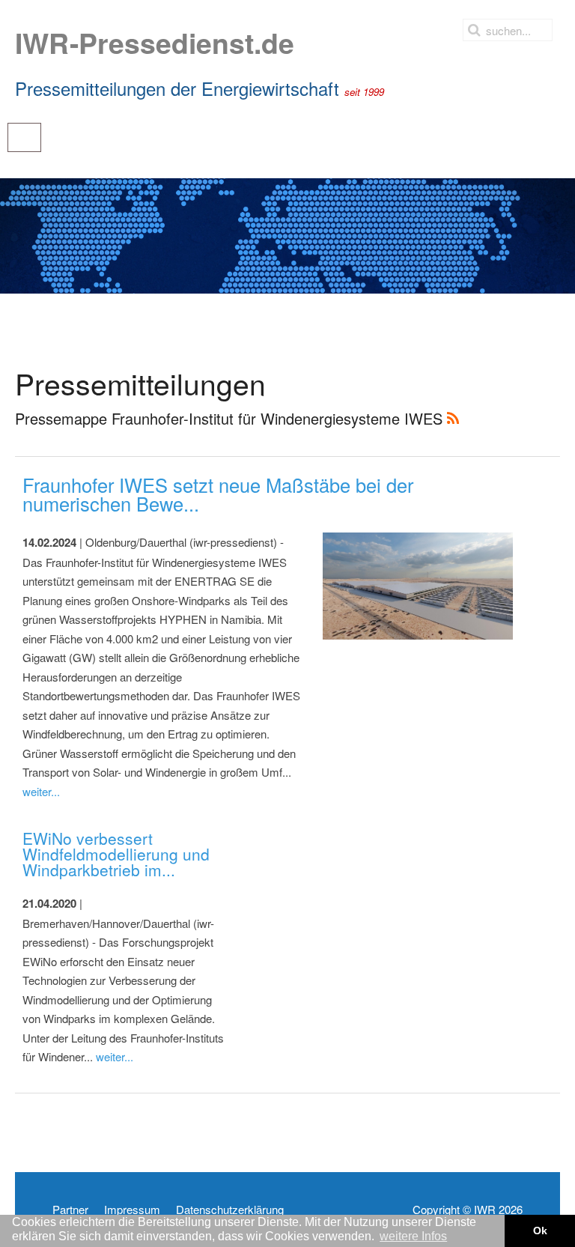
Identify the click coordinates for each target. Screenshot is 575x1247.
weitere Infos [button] (413, 1236)
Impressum (132, 1209)
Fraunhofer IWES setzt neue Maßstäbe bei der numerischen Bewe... (217, 494)
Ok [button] (540, 1231)
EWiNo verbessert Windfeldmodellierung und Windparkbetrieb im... (116, 854)
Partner (70, 1209)
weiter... (41, 791)
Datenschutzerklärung (230, 1209)
